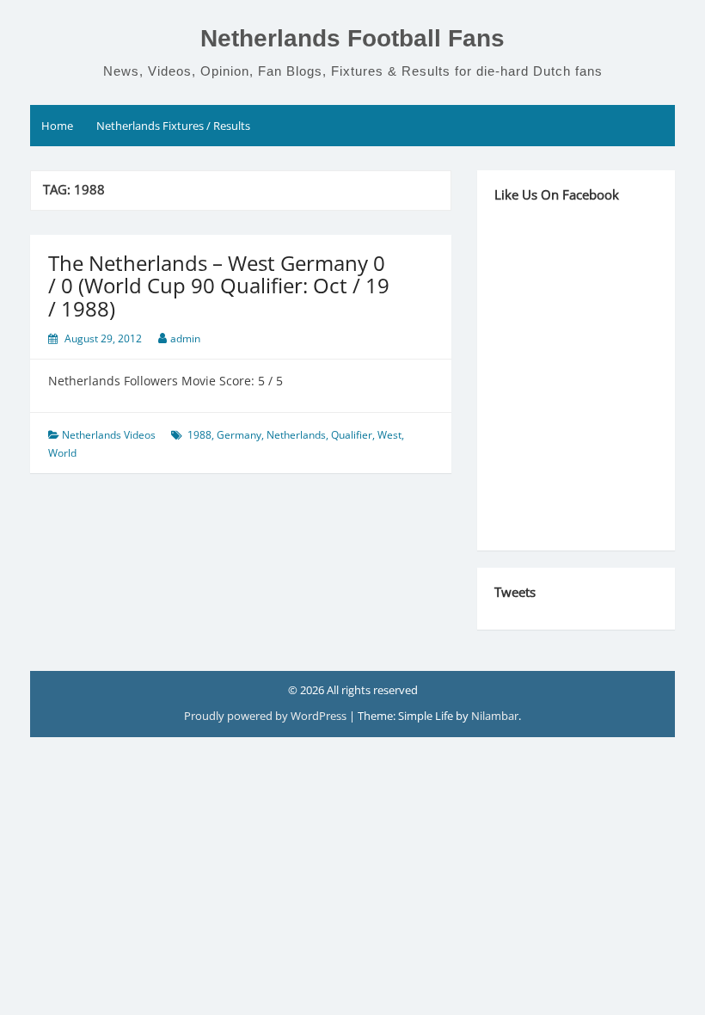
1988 (199, 435)
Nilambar (494, 715)
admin (185, 338)
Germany (239, 435)
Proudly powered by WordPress (266, 715)
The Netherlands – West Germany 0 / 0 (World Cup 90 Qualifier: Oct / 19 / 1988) (218, 286)
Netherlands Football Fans (352, 38)
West (389, 435)
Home (57, 125)
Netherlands (296, 435)
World (62, 453)
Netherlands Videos (109, 435)
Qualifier (351, 435)
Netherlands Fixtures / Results (173, 125)
